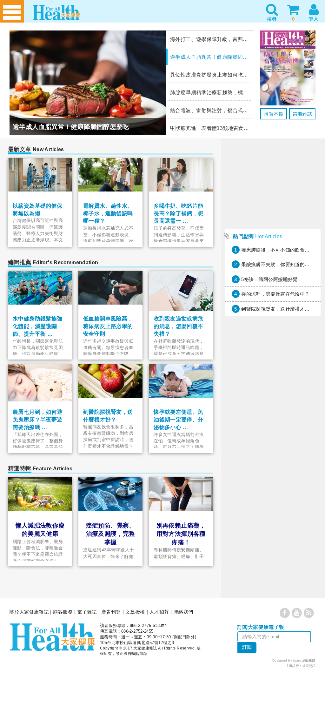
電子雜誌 (87, 612)
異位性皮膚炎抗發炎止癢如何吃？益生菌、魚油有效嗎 (209, 74)
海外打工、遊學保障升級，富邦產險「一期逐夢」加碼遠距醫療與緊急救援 (209, 39)
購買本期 (273, 114)
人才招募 (159, 612)
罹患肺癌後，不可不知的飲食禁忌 (278, 249)
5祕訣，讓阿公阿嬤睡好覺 (269, 279)
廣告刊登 (111, 612)
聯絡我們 (183, 612)
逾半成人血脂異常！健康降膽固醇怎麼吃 (209, 57)
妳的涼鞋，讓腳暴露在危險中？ (275, 294)
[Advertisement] (273, 497)
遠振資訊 (309, 666)
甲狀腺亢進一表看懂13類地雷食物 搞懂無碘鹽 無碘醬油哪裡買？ (209, 128)
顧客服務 (63, 612)
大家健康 (52, 637)
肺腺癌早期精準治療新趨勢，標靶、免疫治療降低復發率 (209, 92)
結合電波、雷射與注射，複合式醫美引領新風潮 (209, 110)
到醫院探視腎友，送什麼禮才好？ (278, 309)
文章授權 (135, 612)
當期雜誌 (302, 114)
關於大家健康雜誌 (29, 612)
